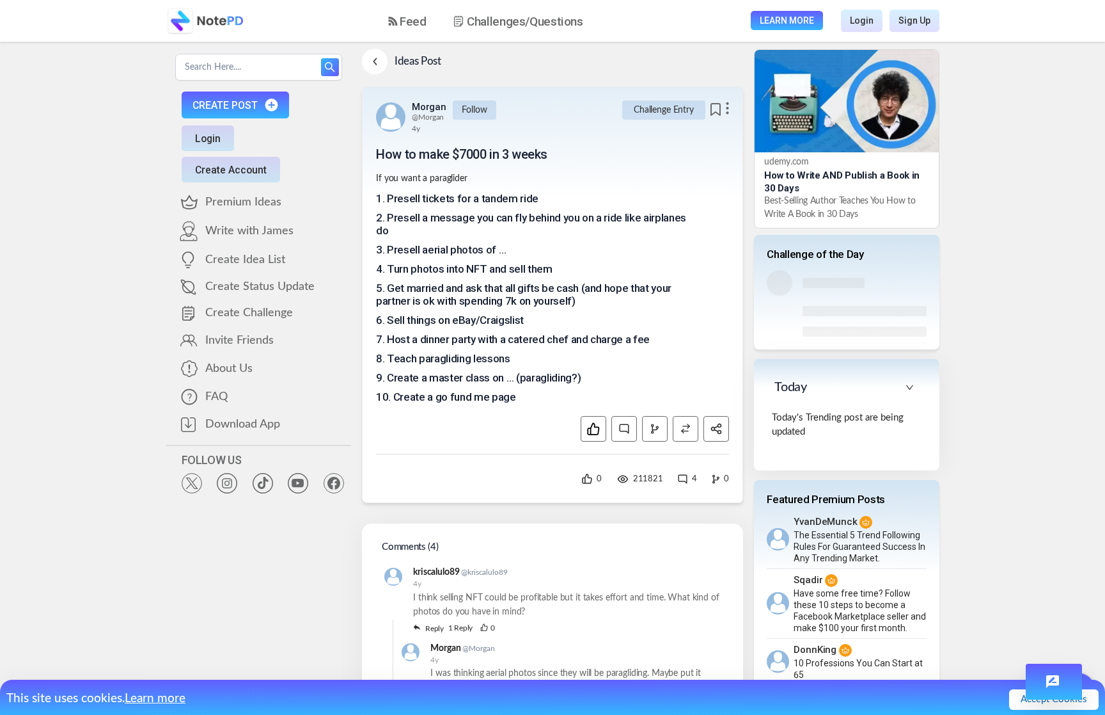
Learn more (155, 699)
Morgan (429, 107)
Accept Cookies (1054, 699)
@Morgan (428, 117)
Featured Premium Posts (826, 499)
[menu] (496, 21)
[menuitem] (407, 21)
